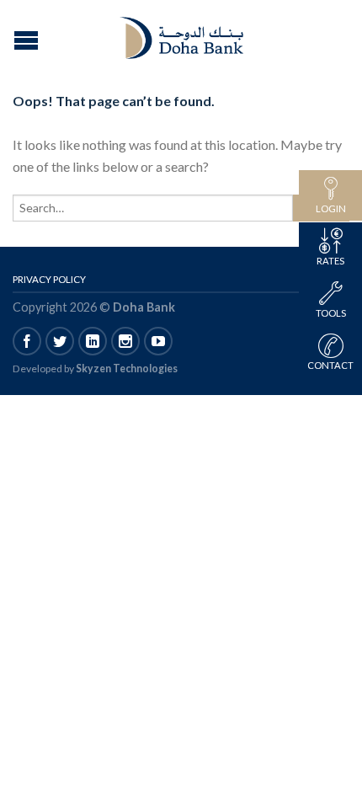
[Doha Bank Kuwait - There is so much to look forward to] (183, 33)
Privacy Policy (49, 279)
